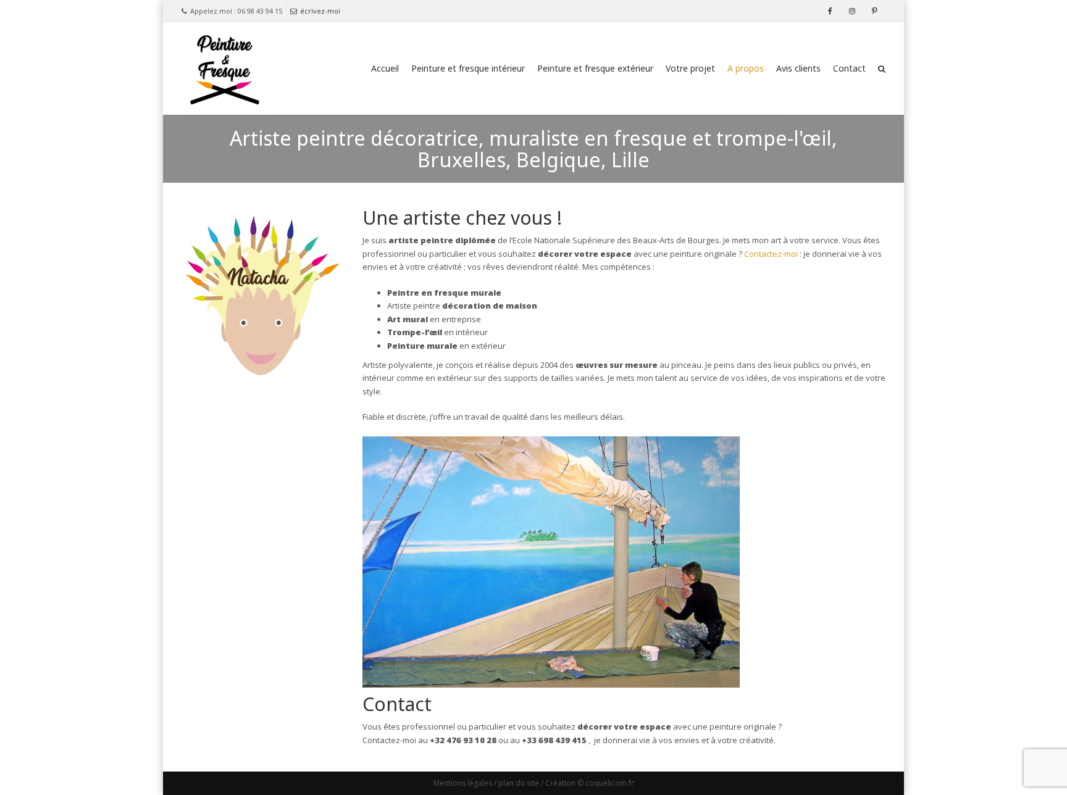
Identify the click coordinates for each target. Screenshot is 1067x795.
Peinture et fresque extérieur (595, 68)
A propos (745, 68)
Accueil (385, 68)
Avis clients (798, 68)
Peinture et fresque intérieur (468, 68)
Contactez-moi (770, 253)
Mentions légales (462, 783)
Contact (849, 68)
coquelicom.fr (609, 783)
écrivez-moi (320, 10)
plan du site (518, 783)
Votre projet (690, 68)
